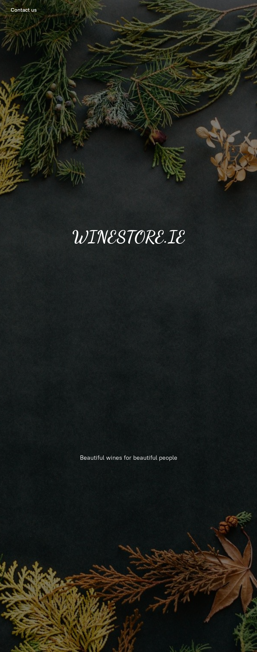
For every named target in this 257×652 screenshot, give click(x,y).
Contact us (24, 10)
